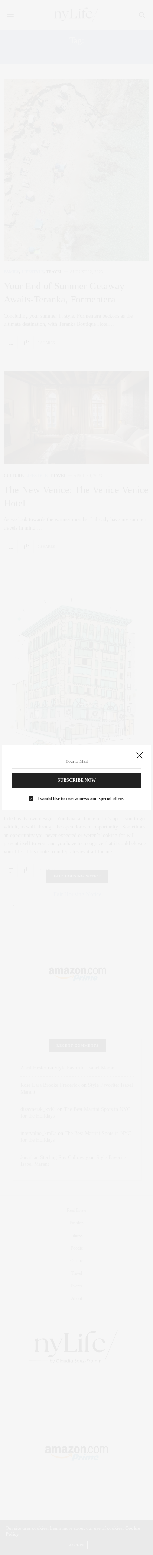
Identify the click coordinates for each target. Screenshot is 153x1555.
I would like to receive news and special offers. (80, 798)
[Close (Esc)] (139, 755)
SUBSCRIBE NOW (77, 780)
